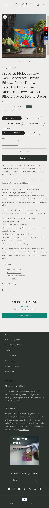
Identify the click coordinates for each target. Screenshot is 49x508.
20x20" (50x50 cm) (12, 124)
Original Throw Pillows (16, 276)
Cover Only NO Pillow (13, 133)
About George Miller (12, 340)
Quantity (5, 138)
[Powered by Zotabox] (46, 42)
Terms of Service (11, 356)
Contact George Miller (13, 345)
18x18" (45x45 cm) (32, 118)
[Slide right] (29, 61)
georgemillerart (21, 503)
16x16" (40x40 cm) (11, 118)
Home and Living (14, 273)
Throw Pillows (12, 279)
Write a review (24, 315)
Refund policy (10, 361)
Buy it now (24, 158)
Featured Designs (14, 269)
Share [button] (7, 290)
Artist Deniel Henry (12, 366)
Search (7, 334)
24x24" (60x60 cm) (34, 124)
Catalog (8, 350)
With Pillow (33, 133)
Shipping (4, 110)
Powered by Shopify (32, 503)
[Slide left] (19, 61)
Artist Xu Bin (9, 372)
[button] (4, 5)
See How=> (24, 430)
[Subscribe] (35, 480)
